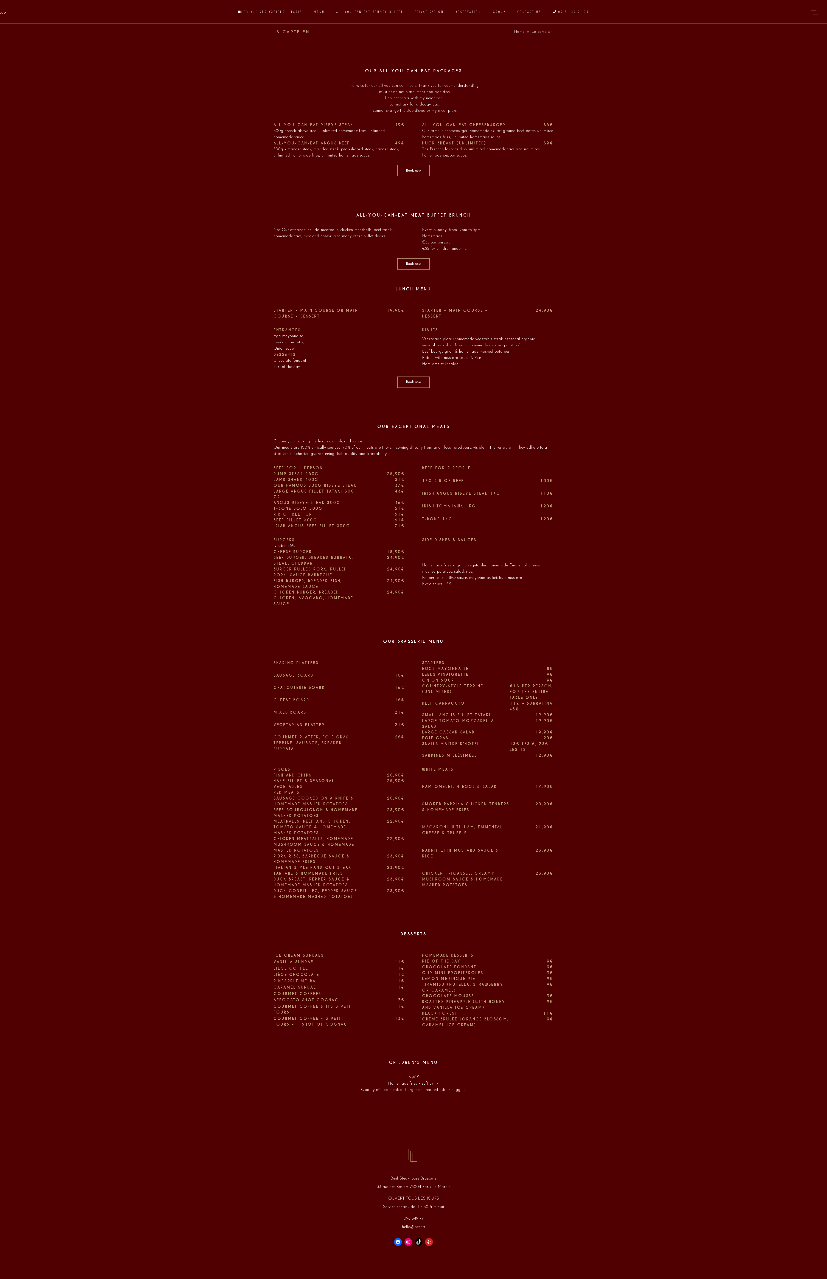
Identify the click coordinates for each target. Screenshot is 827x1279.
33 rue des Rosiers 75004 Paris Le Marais (413, 1187)
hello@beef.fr (413, 1227)
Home (519, 32)
